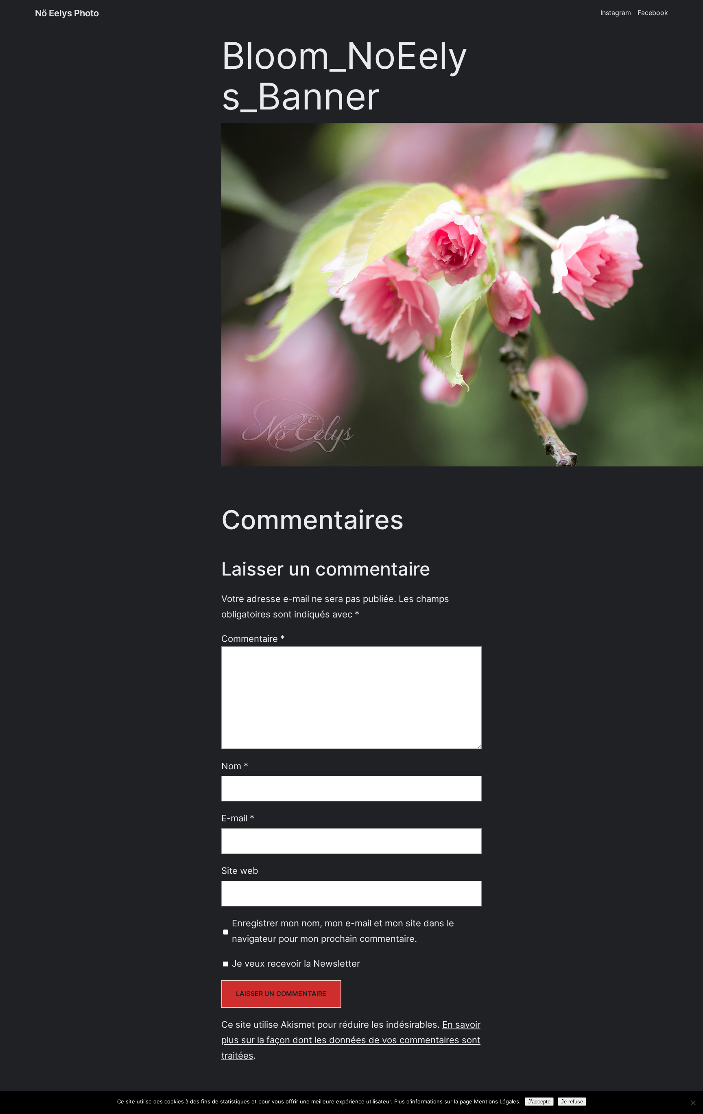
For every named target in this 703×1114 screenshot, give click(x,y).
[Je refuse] (693, 1103)
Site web (239, 870)
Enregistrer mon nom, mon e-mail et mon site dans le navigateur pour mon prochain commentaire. (343, 930)
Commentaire (253, 638)
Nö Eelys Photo (67, 12)
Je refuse (572, 1102)
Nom (234, 765)
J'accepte (539, 1102)
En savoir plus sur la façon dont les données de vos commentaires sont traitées (350, 1040)
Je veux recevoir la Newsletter (294, 963)
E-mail (237, 817)
